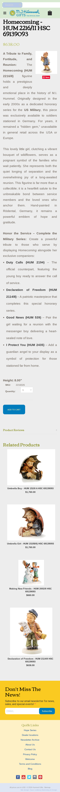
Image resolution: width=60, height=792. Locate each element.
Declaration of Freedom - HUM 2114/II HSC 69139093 (30, 660)
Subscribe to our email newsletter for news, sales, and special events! (29, 703)
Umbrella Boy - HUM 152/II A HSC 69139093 (30, 488)
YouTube (24, 777)
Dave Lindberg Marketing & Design (43, 790)
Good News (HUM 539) (23, 317)
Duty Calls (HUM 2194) (25, 262)
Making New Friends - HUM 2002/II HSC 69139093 (30, 590)
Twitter (29, 777)
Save (47, 77)
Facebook (18, 777)
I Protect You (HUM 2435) (25, 345)
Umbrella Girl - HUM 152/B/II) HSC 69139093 (30, 543)
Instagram (35, 777)
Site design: (24, 790)
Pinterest (40, 777)
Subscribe (47, 711)
